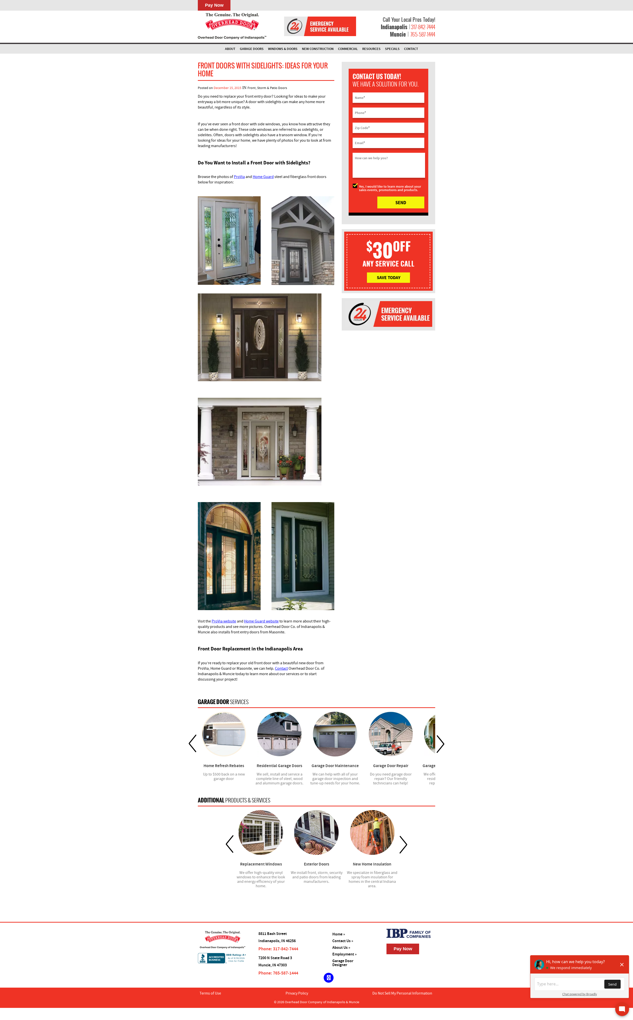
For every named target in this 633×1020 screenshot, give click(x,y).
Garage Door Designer (342, 963)
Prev (192, 744)
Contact (411, 49)
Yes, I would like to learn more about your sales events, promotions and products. (390, 188)
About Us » (341, 947)
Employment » (344, 954)
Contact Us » (342, 941)
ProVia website (224, 621)
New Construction (318, 49)
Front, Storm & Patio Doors (267, 88)
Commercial (348, 49)
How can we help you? (371, 158)
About (230, 49)
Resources (371, 49)
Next (440, 744)
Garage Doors (252, 49)
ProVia (239, 176)
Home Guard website (261, 621)
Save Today (388, 277)
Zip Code (362, 128)
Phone (360, 113)
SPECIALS (392, 49)
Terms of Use (210, 993)
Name (360, 98)
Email (360, 143)
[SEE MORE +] (224, 734)
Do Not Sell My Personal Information (402, 993)
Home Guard (263, 176)
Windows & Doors (282, 49)
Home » (338, 934)
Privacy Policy (297, 993)
